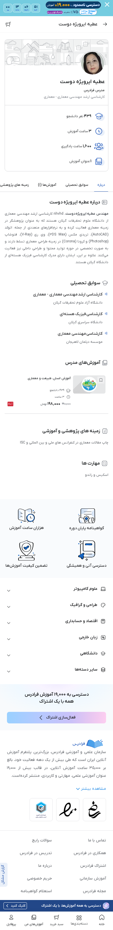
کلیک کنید (18, 905)
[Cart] (8, 24)
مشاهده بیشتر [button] (93, 788)
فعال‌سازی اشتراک (61, 717)
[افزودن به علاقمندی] (100, 380)
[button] (56, 590)
